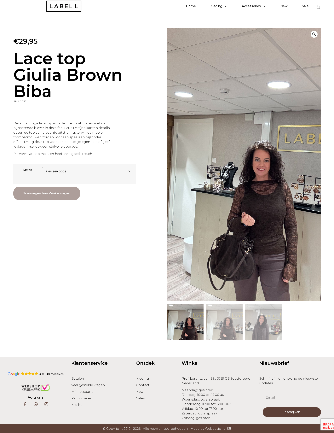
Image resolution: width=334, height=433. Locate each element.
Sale (305, 6)
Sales (140, 398)
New (283, 6)
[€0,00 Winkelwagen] (318, 7)
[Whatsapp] (35, 404)
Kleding (216, 6)
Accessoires (251, 6)
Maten (27, 170)
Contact (142, 385)
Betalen (77, 378)
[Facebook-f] (25, 404)
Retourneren (81, 398)
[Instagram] (46, 404)
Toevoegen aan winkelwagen (46, 193)
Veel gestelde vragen (88, 385)
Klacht (76, 405)
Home (191, 6)
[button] (314, 34)
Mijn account (82, 392)
